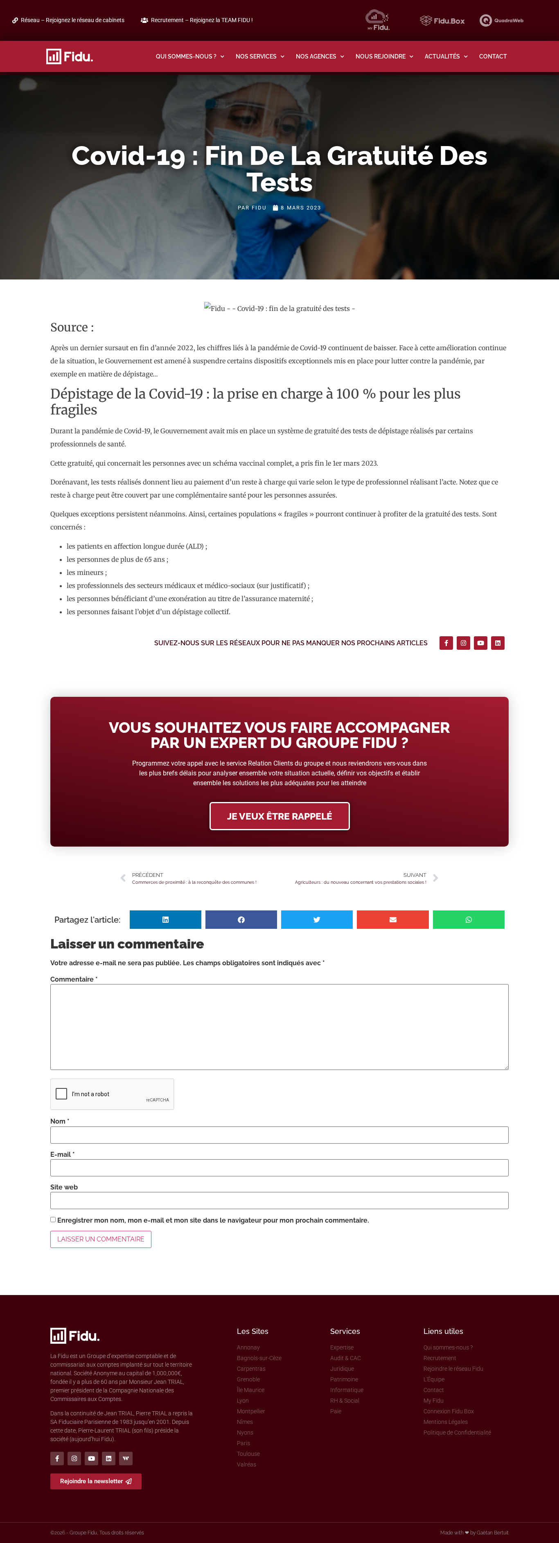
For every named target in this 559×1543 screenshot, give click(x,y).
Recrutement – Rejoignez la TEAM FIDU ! (202, 20)
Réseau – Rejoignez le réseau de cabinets (72, 20)
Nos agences (316, 56)
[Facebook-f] (446, 643)
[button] (165, 919)
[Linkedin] (498, 643)
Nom (60, 1121)
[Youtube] (480, 643)
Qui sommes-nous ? (186, 56)
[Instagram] (463, 643)
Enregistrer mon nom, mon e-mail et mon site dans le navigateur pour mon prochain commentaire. (213, 1220)
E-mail (62, 1154)
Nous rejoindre (381, 56)
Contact (493, 56)
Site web (64, 1187)
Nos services (256, 56)
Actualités (442, 56)
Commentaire (74, 979)
